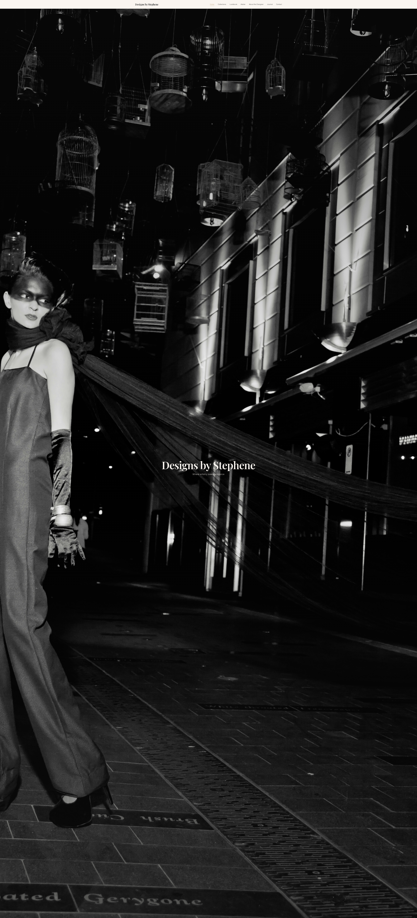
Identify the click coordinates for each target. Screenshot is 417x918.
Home (212, 4)
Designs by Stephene (146, 4)
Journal (270, 4)
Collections (222, 4)
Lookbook (233, 4)
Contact (279, 4)
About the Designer (256, 4)
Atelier (243, 4)
